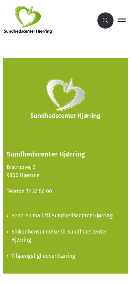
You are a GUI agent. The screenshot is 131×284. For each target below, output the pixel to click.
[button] (124, 20)
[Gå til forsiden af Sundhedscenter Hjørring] (46, 20)
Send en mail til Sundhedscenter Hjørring (62, 215)
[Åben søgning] (105, 20)
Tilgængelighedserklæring (43, 256)
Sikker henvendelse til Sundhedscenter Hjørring (59, 235)
